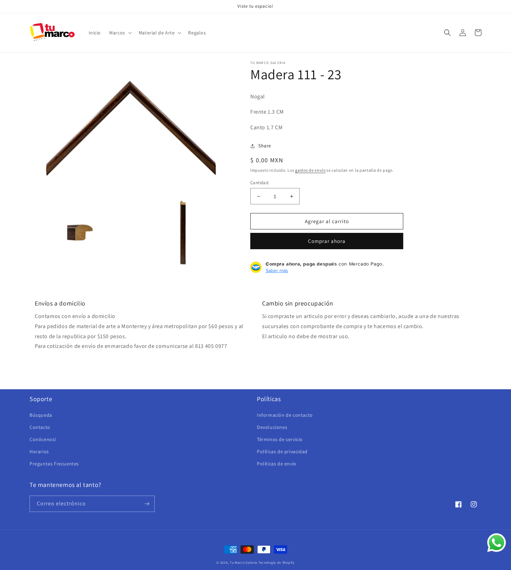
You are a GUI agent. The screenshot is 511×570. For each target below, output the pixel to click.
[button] (120, 32)
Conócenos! (43, 439)
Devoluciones (272, 427)
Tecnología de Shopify (276, 562)
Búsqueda (41, 415)
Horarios (39, 451)
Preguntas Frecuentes (54, 464)
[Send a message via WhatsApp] (497, 543)
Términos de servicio (280, 439)
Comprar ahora (327, 241)
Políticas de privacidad (282, 451)
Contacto (40, 427)
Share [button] (264, 145)
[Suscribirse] (146, 504)
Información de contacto (285, 415)
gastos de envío (310, 170)
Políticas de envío (277, 464)
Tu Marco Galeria (243, 562)
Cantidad (259, 183)
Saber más (277, 270)
